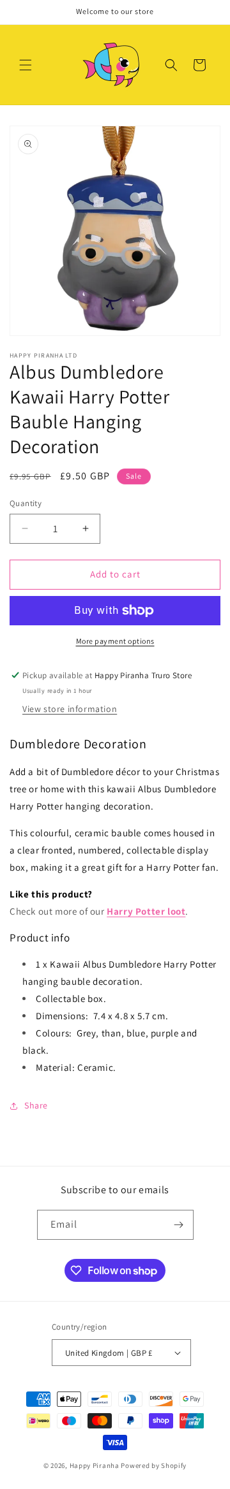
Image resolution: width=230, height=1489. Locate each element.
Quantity (26, 503)
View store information (69, 709)
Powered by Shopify (154, 1465)
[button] (26, 65)
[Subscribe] (179, 1225)
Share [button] (36, 1105)
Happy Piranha (94, 1465)
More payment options (115, 641)
